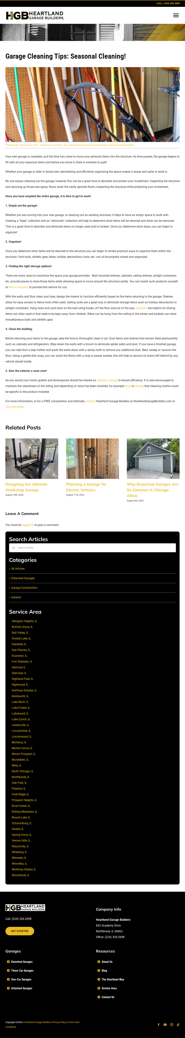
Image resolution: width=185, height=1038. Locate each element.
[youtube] (165, 1024)
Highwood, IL (20, 684)
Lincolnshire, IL (21, 731)
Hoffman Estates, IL (24, 690)
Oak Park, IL (19, 782)
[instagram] (171, 1024)
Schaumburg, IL (22, 823)
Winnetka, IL (19, 863)
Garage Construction (24, 587)
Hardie (139, 386)
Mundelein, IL (20, 759)
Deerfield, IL (19, 644)
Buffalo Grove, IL (22, 627)
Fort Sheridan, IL (22, 661)
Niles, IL (17, 765)
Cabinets (141, 308)
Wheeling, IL (19, 852)
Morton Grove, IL (22, 748)
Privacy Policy (59, 1022)
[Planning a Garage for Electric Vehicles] (92, 440)
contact (90, 401)
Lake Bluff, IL (20, 702)
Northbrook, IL (21, 777)
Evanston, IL (19, 655)
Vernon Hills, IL (21, 840)
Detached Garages (23, 578)
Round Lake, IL (21, 817)
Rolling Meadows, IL (24, 811)
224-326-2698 (14, 407)
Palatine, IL (19, 788)
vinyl (128, 386)
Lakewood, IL (20, 713)
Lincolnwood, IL (22, 736)
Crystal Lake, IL (21, 638)
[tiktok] (178, 1024)
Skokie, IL (18, 829)
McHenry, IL (19, 742)
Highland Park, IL (22, 679)
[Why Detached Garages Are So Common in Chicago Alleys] (153, 440)
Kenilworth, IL (20, 696)
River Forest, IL (21, 806)
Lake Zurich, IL (21, 719)
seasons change (106, 380)
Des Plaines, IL (21, 650)
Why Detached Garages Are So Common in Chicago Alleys (152, 490)
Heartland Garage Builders (121, 145)
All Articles (56, 145)
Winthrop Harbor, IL (24, 869)
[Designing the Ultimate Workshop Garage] (31, 440)
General (16, 597)
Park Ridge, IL (20, 794)
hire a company (18, 287)
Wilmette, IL (19, 858)
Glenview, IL (19, 673)
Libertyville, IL (20, 725)
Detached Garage (77, 145)
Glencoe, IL (19, 667)
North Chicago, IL (23, 771)
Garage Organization (97, 145)
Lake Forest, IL (21, 707)
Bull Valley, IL (20, 632)
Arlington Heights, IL (24, 621)
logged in (28, 525)
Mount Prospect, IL (24, 754)
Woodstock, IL (21, 875)
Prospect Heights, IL (24, 800)
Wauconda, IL (20, 846)
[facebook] (158, 1024)
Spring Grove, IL (22, 834)
